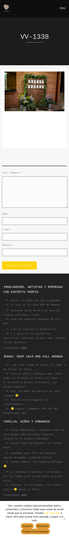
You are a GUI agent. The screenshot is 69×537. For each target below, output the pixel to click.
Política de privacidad (35, 531)
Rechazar (42, 525)
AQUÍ (24, 348)
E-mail (6, 229)
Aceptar (27, 525)
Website (7, 245)
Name (5, 213)
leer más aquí (52, 512)
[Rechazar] (64, 519)
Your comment (12, 172)
